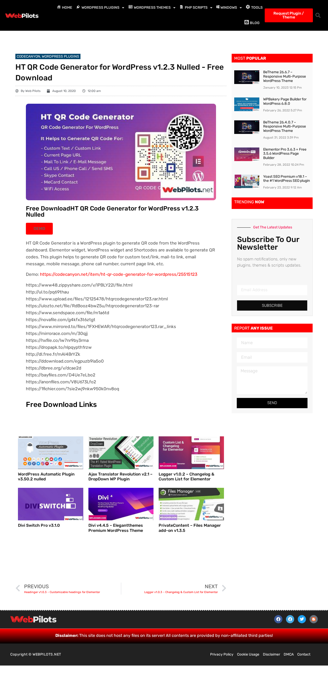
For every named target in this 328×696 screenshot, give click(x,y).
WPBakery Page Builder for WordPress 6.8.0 (284, 101)
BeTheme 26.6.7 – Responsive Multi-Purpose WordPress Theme (284, 76)
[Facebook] (278, 619)
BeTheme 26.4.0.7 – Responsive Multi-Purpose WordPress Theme (284, 126)
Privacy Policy (221, 654)
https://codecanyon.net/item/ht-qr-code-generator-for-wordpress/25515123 (118, 274)
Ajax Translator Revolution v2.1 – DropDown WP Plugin (120, 476)
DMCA (289, 654)
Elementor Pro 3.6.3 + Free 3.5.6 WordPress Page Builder (284, 153)
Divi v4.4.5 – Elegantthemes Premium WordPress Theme (115, 528)
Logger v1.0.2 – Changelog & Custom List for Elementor (186, 476)
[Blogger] (314, 619)
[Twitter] (302, 619)
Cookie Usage (248, 654)
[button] (318, 15)
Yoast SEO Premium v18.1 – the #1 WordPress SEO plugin (286, 178)
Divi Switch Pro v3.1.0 (39, 525)
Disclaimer (271, 654)
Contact (303, 654)
